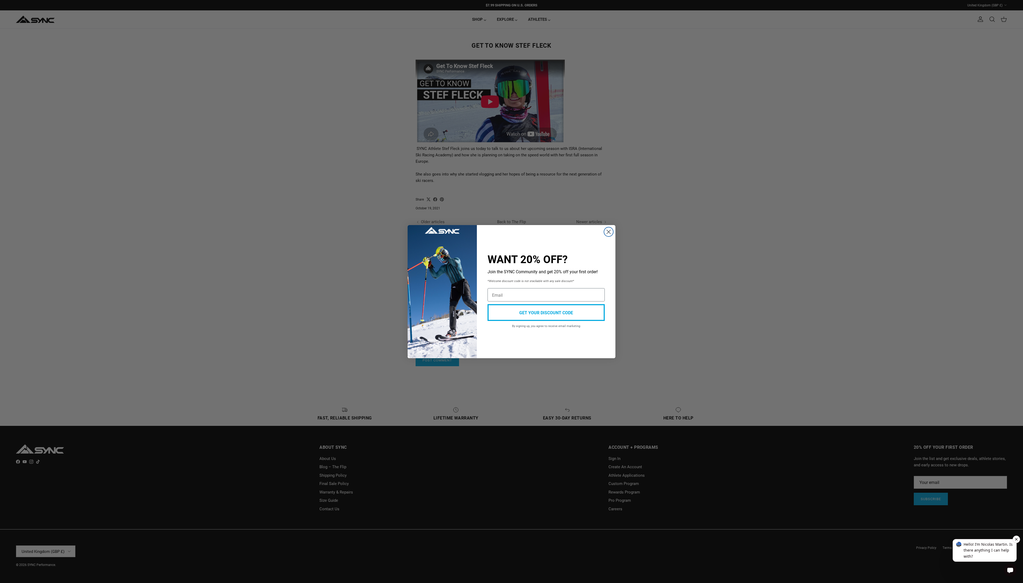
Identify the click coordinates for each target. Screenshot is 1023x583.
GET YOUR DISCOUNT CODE (546, 312)
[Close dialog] (608, 232)
